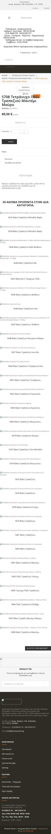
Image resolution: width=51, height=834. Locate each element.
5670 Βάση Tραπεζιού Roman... (25, 435)
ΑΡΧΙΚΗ (5, 75)
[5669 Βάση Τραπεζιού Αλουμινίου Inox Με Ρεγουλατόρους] (22, 417)
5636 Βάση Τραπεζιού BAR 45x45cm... (25, 247)
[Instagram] (5, 736)
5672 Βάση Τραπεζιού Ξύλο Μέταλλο (25, 449)
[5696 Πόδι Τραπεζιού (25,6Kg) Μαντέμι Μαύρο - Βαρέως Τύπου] (23, 600)
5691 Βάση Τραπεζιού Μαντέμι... (25, 562)
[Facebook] (2, 736)
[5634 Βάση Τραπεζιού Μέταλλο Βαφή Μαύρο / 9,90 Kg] (20, 226)
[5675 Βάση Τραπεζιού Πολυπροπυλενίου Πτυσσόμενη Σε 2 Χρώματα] (25, 473)
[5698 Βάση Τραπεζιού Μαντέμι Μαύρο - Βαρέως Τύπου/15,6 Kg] (23, 627)
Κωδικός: (5, 108)
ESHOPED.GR (28, 831)
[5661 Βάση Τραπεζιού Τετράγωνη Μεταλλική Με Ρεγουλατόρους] (24, 375)
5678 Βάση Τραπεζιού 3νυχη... (25, 507)
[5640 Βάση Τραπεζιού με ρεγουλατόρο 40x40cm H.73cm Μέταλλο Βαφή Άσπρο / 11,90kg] (25, 257)
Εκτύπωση (8, 159)
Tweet (9, 152)
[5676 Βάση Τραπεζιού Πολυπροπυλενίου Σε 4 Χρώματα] (21, 488)
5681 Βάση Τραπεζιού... (25, 535)
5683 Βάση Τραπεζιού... (25, 548)
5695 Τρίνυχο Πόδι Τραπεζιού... (25, 590)
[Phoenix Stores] (25, 21)
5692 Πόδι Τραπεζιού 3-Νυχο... (25, 576)
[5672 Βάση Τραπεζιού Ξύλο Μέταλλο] (14, 445)
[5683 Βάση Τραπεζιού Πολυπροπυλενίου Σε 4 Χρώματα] (21, 544)
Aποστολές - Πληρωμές (11, 782)
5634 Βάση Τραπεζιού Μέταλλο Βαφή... (25, 231)
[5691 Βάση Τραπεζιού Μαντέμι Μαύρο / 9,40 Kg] (18, 558)
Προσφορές (7, 749)
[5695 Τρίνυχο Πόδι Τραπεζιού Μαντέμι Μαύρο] (17, 586)
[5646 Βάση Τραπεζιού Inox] (10, 304)
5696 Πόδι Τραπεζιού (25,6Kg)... (25, 604)
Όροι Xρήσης (7, 791)
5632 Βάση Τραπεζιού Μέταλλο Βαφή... (25, 217)
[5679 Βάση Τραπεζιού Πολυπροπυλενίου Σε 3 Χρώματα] (21, 516)
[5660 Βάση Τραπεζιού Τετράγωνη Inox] (14, 361)
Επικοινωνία (7, 758)
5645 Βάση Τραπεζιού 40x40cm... (25, 294)
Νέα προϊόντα (8, 754)
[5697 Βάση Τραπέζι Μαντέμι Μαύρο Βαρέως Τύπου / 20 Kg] (22, 613)
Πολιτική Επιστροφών (11, 786)
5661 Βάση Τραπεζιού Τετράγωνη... (25, 380)
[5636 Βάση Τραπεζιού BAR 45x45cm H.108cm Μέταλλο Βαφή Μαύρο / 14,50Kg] (25, 241)
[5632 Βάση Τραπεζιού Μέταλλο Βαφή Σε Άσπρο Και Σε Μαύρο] (23, 213)
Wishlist (35, 8)
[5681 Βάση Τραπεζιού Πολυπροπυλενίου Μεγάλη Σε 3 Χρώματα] (24, 530)
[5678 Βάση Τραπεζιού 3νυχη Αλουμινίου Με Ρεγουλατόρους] (22, 502)
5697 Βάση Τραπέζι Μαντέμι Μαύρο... (25, 618)
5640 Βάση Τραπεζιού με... (25, 263)
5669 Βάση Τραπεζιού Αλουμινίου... (26, 421)
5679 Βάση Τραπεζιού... (25, 521)
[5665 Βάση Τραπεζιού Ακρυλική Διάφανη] (15, 403)
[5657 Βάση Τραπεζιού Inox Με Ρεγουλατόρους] (17, 347)
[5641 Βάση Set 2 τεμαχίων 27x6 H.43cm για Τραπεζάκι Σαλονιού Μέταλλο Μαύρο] (25, 273)
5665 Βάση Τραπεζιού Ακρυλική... (25, 408)
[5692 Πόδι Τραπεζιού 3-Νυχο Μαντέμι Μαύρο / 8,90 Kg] (20, 572)
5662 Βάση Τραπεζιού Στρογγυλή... (25, 394)
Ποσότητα (5, 131)
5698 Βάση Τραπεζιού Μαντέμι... (25, 632)
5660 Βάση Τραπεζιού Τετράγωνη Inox (25, 366)
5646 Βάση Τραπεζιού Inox (26, 308)
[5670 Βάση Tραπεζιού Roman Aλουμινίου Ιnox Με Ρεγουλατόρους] (24, 431)
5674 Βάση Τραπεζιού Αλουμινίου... (26, 463)
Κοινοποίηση (13, 152)
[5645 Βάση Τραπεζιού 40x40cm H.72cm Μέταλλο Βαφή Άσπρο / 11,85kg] (25, 289)
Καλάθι (46, 8)
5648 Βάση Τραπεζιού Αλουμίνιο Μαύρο (25, 338)
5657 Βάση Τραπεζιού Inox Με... (25, 352)
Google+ (18, 152)
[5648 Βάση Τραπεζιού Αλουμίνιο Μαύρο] (15, 334)
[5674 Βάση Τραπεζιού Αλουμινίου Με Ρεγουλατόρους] (20, 459)
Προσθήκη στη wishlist (13, 163)
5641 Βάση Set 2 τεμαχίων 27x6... (25, 279)
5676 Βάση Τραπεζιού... (25, 493)
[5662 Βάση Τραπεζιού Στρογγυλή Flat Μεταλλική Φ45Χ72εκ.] (22, 389)
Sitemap (5, 767)
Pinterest (22, 152)
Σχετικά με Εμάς (9, 763)
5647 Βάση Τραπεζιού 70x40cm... (25, 324)
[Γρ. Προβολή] (47, 242)
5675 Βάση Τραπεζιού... (25, 479)
